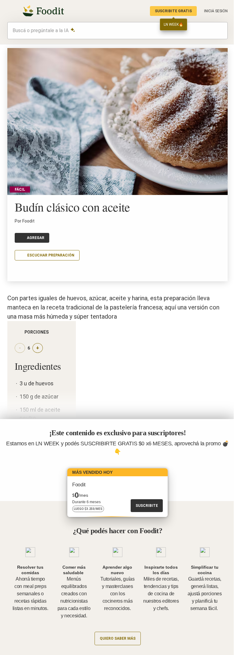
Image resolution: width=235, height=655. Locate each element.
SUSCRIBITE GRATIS (173, 11)
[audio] (220, 30)
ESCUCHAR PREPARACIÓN (50, 255)
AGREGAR (35, 238)
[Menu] (11, 11)
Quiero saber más (118, 638)
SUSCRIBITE (147, 505)
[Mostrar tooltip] (53, 332)
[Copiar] (18, 272)
